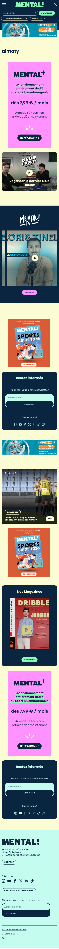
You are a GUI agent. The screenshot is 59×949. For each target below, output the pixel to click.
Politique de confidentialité (14, 929)
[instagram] (15, 424)
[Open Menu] (4, 4)
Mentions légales (10, 934)
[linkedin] (34, 424)
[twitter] (29, 424)
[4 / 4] (29, 623)
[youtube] (20, 424)
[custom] (38, 424)
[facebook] (24, 424)
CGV (4, 938)
